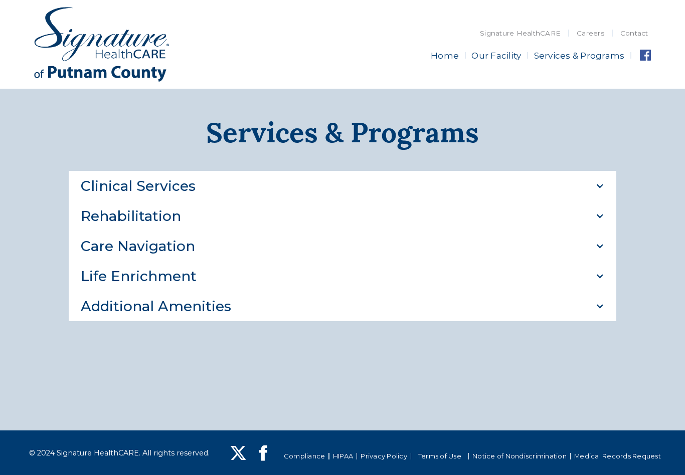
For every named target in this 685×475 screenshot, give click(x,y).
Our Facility (496, 55)
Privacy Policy (384, 456)
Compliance (304, 456)
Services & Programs (579, 55)
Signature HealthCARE (520, 33)
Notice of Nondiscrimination (519, 456)
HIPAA (343, 456)
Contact (634, 33)
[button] (343, 186)
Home (445, 55)
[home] (101, 44)
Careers (590, 33)
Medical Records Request (617, 456)
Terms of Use (439, 456)
